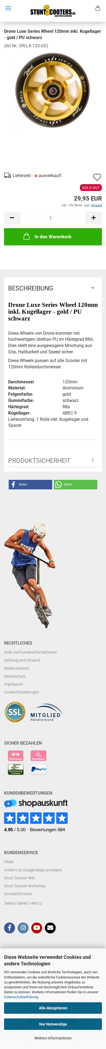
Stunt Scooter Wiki (19, 878)
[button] (12, 218)
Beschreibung (30, 288)
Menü (8, 8)
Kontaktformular (18, 894)
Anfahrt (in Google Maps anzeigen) (33, 870)
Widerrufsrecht (16, 668)
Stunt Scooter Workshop (24, 886)
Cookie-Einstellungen (21, 692)
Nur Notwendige (53, 1024)
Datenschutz (15, 676)
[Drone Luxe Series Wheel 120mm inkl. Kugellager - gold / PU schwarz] (53, 89)
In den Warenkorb (53, 236)
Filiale (9, 862)
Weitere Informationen (53, 1038)
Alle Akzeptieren (53, 1008)
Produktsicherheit (39, 461)
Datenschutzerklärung (21, 997)
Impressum (13, 684)
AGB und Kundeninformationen (30, 652)
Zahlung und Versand (22, 660)
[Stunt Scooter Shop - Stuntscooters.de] (53, 11)
